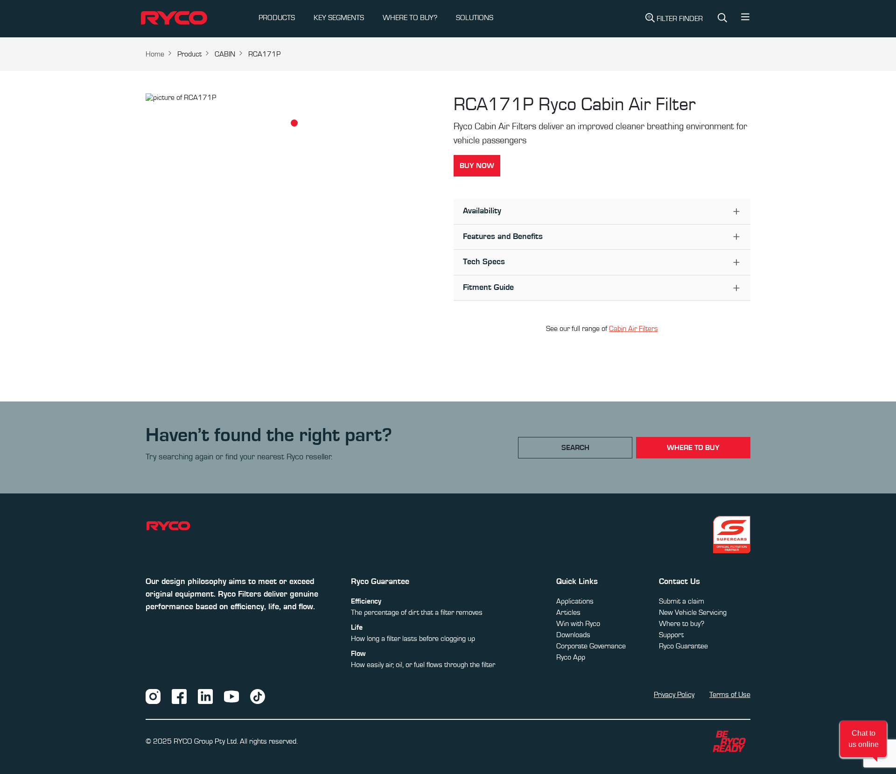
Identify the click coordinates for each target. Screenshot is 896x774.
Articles (568, 612)
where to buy (693, 447)
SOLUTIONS (474, 17)
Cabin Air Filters (633, 328)
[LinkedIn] (205, 696)
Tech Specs (484, 262)
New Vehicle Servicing (693, 612)
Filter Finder (680, 18)
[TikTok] (257, 696)
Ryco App (570, 657)
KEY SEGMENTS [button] (339, 17)
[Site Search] (722, 19)
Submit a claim (681, 601)
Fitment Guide (488, 287)
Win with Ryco (578, 623)
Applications (575, 601)
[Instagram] (153, 696)
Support (671, 635)
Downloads (573, 635)
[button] (745, 19)
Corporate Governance (591, 646)
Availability (482, 211)
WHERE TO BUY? (410, 17)
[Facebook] (179, 696)
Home (155, 54)
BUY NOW (477, 165)
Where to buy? (681, 623)
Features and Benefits (503, 236)
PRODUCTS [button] (277, 17)
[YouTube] (231, 696)
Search (575, 447)
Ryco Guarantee (683, 646)
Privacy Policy (674, 694)
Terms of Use (729, 694)
